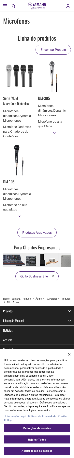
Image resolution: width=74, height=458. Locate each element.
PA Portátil (51, 298)
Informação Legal (15, 416)
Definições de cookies (37, 428)
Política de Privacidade (42, 416)
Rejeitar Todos (37, 439)
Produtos (65, 298)
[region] (37, 403)
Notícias (8, 330)
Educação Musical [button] (13, 320)
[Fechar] (69, 354)
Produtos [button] (8, 311)
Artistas (7, 340)
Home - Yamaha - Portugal (17, 298)
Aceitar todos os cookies (37, 451)
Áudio (39, 298)
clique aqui (33, 406)
